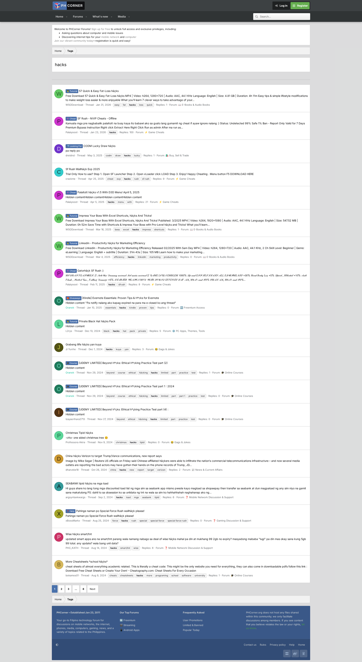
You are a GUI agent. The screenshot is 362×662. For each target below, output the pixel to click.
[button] (66, 16)
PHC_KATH (72, 547)
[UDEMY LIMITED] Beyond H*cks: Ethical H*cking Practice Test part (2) (117, 362)
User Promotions (192, 620)
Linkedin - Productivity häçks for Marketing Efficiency (106, 243)
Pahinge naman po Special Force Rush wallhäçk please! (105, 510)
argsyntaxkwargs (75, 497)
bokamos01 (72, 575)
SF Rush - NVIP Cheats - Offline (92, 118)
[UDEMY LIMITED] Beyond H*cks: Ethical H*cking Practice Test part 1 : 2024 (120, 386)
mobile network (110, 36)
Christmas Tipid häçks (79, 432)
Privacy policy (278, 644)
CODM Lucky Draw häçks (91, 145)
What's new (100, 16)
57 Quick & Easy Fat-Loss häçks (93, 90)
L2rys (69, 330)
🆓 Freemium (127, 620)
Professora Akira (75, 442)
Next (92, 588)
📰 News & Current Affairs (207, 469)
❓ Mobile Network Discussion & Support (209, 497)
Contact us (250, 644)
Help (292, 644)
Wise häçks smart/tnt (79, 534)
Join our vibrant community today (73, 40)
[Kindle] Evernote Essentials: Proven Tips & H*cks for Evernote (113, 297)
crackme (70, 178)
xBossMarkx (73, 520)
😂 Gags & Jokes (165, 349)
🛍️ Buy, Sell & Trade (177, 155)
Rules (263, 644)
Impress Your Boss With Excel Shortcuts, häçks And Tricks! (109, 215)
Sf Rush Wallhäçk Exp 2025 (83, 169)
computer (130, 36)
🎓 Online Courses (232, 372)
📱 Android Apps (130, 629)
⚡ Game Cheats (154, 132)
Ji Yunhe (71, 349)
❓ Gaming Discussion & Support (232, 520)
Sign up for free (100, 29)
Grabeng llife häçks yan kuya (83, 344)
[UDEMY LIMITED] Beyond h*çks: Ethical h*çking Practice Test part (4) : (117, 409)
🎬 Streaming (127, 625)
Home (59, 16)
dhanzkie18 (72, 469)
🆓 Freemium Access (192, 307)
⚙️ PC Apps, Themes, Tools (188, 330)
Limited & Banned (193, 625)
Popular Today (191, 629)
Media (122, 16)
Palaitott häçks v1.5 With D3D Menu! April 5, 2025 (103, 192)
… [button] (76, 588)
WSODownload (74, 104)
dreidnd (70, 155)
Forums (78, 16)
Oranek (70, 307)
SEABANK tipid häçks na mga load (87, 483)
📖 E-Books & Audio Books (194, 104)
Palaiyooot (71, 132)
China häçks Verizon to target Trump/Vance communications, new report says (114, 455)
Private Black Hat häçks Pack (91, 321)
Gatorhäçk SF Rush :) (85, 270)
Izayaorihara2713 (75, 419)
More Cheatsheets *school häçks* (87, 561)
